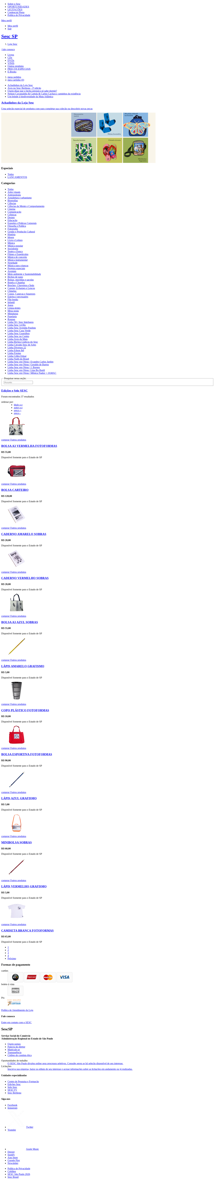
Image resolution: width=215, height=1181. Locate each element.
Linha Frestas (14, 353)
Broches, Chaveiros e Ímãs (21, 285)
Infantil (11, 302)
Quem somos (14, 1044)
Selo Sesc (12, 1087)
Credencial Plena (16, 12)
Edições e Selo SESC (14, 390)
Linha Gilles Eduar (17, 356)
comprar (5, 439)
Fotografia (13, 228)
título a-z (18, 404)
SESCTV (12, 1090)
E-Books (12, 71)
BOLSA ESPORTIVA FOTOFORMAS (26, 754)
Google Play (14, 1160)
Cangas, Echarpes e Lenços (21, 288)
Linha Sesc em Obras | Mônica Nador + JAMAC (32, 373)
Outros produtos (16, 66)
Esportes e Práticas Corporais (22, 223)
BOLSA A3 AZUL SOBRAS (19, 622)
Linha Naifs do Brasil (18, 359)
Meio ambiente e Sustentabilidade (24, 274)
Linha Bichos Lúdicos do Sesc (23, 342)
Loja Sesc (12, 44)
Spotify (11, 1154)
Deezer (11, 1152)
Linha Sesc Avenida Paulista (22, 327)
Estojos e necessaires (18, 296)
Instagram (12, 1108)
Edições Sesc (14, 1084)
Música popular (15, 245)
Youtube (12, 1130)
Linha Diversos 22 (17, 347)
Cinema (11, 209)
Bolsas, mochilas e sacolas (21, 279)
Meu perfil (13, 26)
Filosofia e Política (17, 226)
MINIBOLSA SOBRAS (16, 842)
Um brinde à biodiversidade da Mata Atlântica (30, 96)
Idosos (11, 237)
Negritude (12, 262)
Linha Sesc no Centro (18, 336)
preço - (17, 413)
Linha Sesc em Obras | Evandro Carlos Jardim (30, 361)
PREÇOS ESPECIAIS (19, 69)
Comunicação (14, 212)
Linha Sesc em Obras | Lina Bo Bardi (26, 370)
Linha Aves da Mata (18, 339)
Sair (9, 28)
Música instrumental (18, 260)
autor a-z (18, 407)
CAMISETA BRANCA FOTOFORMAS (27, 930)
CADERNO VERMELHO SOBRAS (25, 578)
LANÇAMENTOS (17, 177)
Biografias (13, 200)
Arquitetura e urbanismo (20, 197)
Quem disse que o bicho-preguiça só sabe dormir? (32, 91)
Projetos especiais (16, 268)
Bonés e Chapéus (16, 282)
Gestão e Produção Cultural (21, 231)
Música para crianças (18, 265)
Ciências (12, 203)
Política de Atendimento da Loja (17, 1010)
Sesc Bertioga (14, 1092)
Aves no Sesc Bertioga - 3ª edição (24, 88)
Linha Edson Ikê (16, 350)
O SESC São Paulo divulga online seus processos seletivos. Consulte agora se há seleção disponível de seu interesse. (65, 1063)
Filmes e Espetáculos (18, 254)
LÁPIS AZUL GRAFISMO (19, 798)
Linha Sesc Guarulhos (19, 333)
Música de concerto (17, 257)
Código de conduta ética (20, 1055)
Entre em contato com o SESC (16, 1022)
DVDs (11, 60)
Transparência (14, 1052)
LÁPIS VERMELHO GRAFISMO (24, 886)
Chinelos (12, 291)
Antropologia (14, 195)
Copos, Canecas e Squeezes (21, 294)
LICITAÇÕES (15, 9)
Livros (11, 54)
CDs (10, 57)
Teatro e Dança (15, 251)
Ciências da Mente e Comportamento (26, 206)
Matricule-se (14, 1049)
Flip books (13, 299)
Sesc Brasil (13, 1177)
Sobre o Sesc (14, 4)
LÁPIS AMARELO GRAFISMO (22, 666)
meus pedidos (14, 77)
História (11, 234)
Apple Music (32, 1149)
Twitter (29, 1127)
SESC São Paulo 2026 (19, 1174)
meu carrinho (16, 80)
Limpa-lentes (14, 308)
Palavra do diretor (16, 1046)
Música (11, 243)
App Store (13, 1157)
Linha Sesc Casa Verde (19, 330)
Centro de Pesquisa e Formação (23, 1081)
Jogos (10, 305)
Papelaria (12, 316)
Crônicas (12, 214)
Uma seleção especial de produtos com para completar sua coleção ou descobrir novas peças (47, 108)
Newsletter (13, 1163)
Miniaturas (13, 313)
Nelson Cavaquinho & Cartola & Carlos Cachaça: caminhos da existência (44, 93)
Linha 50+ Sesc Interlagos (21, 322)
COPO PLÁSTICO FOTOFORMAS (25, 710)
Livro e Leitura (15, 240)
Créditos (12, 1171)
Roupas (11, 319)
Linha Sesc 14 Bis (17, 325)
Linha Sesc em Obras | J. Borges (24, 367)
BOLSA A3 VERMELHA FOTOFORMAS (29, 446)
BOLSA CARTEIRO (14, 490)
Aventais (12, 271)
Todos (11, 174)
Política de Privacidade (19, 15)
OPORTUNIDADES (18, 6)
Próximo (12, 958)
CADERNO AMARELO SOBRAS (23, 534)
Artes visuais (14, 192)
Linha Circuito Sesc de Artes (22, 344)
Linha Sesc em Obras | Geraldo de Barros (28, 364)
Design (11, 217)
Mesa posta (13, 310)
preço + (17, 410)
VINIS (11, 63)
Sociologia (13, 248)
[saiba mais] (17, 434)
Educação (12, 220)
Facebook (12, 1105)
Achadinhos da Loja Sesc (20, 85)
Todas (11, 189)
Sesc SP (9, 36)
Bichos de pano (15, 277)
